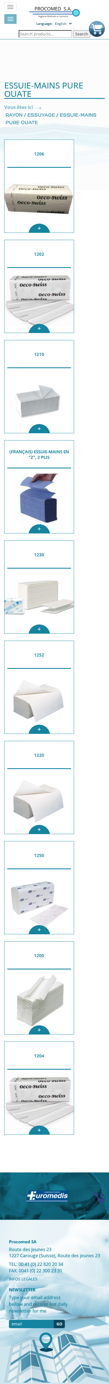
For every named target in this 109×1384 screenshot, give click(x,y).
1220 (39, 755)
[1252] (39, 701)
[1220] (39, 801)
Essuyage (41, 115)
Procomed (54, 12)
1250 (39, 855)
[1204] (39, 1102)
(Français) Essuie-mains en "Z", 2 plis (39, 454)
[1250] (39, 901)
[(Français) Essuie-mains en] (39, 500)
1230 (39, 554)
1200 (39, 955)
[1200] (39, 1001)
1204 (39, 1056)
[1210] (39, 400)
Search (81, 34)
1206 (39, 154)
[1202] (39, 300)
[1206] (39, 200)
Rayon (14, 115)
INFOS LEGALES (23, 1279)
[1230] (39, 601)
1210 (39, 354)
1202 (39, 254)
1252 (39, 655)
